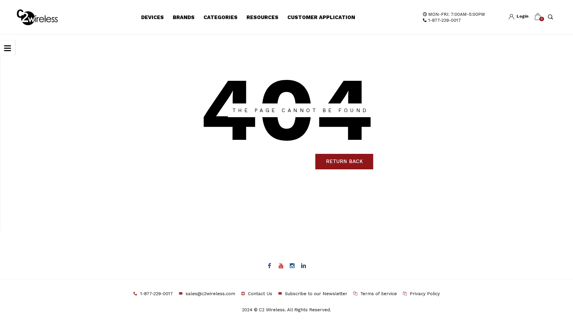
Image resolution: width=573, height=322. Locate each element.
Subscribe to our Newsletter (316, 293)
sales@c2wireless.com (210, 293)
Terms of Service (378, 293)
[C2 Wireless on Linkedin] (304, 266)
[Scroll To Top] (556, 298)
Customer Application (321, 17)
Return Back (344, 161)
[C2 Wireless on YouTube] (281, 266)
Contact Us (260, 293)
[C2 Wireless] (44, 17)
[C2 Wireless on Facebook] (270, 266)
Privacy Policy (425, 293)
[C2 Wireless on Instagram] (292, 266)
